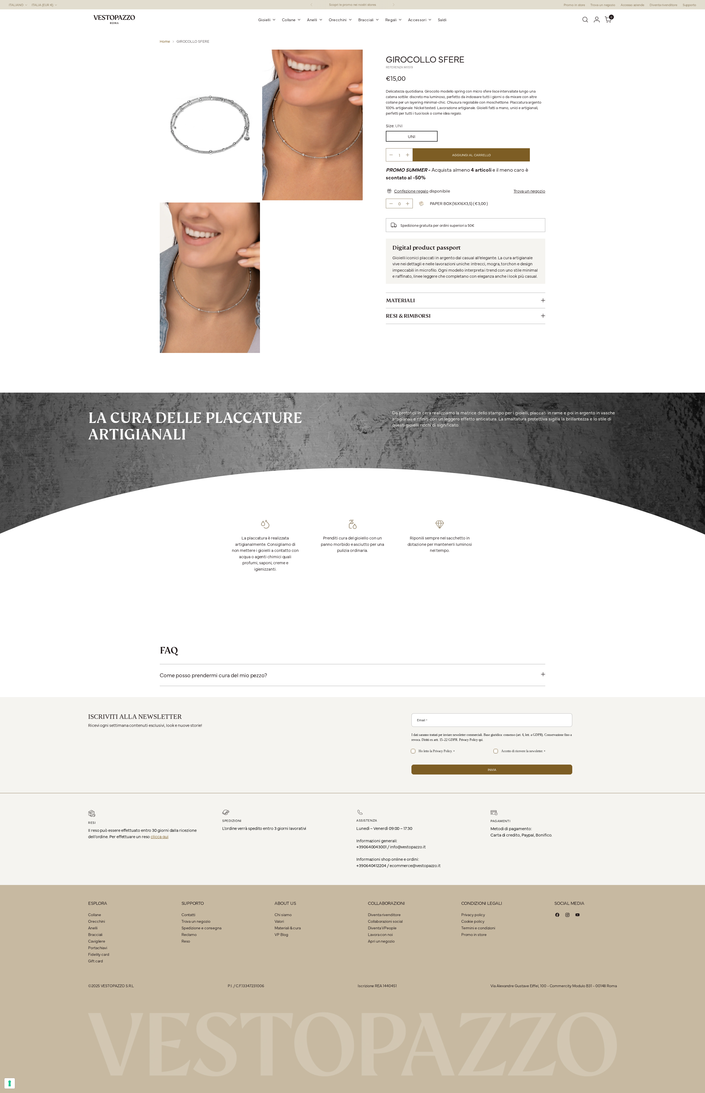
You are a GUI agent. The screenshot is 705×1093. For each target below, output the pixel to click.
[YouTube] (577, 916)
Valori (279, 921)
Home (165, 41)
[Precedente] (311, 4)
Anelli (92, 927)
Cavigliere (96, 941)
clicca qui (159, 836)
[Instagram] (568, 916)
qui (481, 740)
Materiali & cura (288, 927)
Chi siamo (283, 914)
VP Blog (281, 934)
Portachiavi (97, 947)
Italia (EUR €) (42, 4)
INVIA (492, 769)
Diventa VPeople (382, 927)
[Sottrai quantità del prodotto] (391, 155)
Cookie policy (472, 921)
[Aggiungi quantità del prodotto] (408, 155)
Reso (185, 941)
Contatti (188, 914)
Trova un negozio (529, 190)
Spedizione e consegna (201, 927)
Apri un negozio (381, 941)
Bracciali (95, 934)
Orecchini (96, 921)
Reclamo (189, 934)
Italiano (16, 4)
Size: (394, 125)
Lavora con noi (380, 934)
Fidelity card (98, 954)
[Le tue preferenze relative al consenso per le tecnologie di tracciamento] (9, 1083)
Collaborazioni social (385, 921)
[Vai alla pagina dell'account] (596, 19)
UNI (411, 136)
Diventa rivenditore (384, 914)
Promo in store (474, 934)
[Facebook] (557, 916)
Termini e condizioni (478, 927)
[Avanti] (393, 4)
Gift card (95, 961)
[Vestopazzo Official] (114, 19)
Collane (94, 914)
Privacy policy (473, 914)
